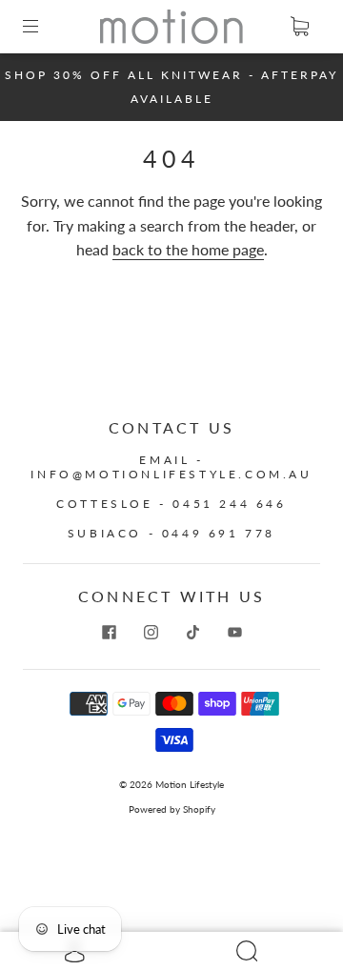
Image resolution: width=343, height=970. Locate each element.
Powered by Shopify (172, 809)
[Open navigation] (44, 27)
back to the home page (188, 249)
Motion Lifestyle (189, 784)
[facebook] (109, 633)
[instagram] (151, 633)
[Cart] (299, 27)
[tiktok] (192, 633)
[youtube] (234, 633)
